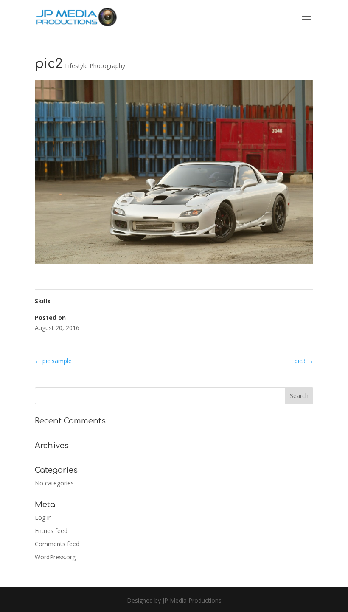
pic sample (53, 361)
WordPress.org (55, 557)
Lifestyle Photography (95, 66)
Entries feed (51, 531)
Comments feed (57, 544)
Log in (43, 517)
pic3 (304, 361)
